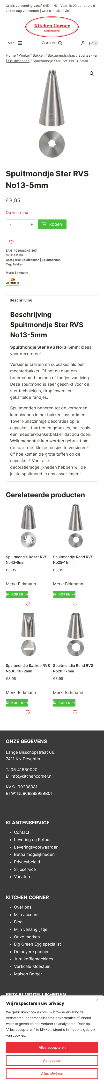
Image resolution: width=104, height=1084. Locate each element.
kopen (55, 224)
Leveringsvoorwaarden (36, 847)
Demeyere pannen (32, 951)
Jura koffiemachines (33, 958)
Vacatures (24, 876)
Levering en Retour (32, 839)
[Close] (99, 999)
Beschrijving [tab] (21, 300)
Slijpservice (25, 869)
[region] (52, 1039)
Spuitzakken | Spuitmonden (41, 260)
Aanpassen (52, 1060)
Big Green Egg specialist (37, 944)
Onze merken (27, 936)
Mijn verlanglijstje (30, 929)
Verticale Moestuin (32, 966)
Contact (21, 832)
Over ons (22, 907)
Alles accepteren (52, 1047)
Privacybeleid (27, 861)
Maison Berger (28, 973)
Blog (18, 921)
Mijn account (26, 914)
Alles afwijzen (52, 1073)
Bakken (18, 264)
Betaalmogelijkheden (34, 854)
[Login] (83, 43)
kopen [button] (17, 594)
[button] (92, 73)
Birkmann (21, 272)
